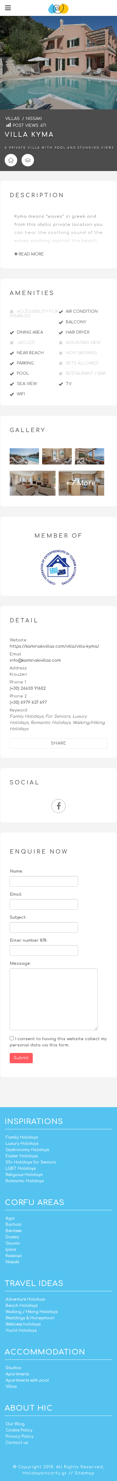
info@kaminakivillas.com (35, 660)
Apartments (17, 1374)
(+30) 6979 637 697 (28, 702)
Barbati (13, 1224)
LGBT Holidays (21, 1168)
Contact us (17, 1443)
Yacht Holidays (21, 1330)
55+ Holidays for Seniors (31, 1162)
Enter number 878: (28, 940)
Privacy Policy (19, 1436)
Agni (10, 1218)
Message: (20, 963)
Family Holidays (22, 1137)
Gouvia (13, 1243)
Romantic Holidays (25, 1181)
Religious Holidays (24, 1175)
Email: (16, 894)
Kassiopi (14, 1256)
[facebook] (58, 808)
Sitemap (85, 1473)
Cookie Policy (19, 1430)
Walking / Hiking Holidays (31, 1312)
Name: (16, 871)
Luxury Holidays (22, 1143)
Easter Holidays (21, 1156)
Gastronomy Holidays (27, 1150)
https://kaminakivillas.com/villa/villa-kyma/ (54, 646)
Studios (13, 1368)
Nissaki (12, 1262)
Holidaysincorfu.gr (44, 1473)
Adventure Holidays (25, 1299)
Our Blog (15, 1424)
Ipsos (11, 1249)
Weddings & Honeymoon (30, 1318)
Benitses (14, 1231)
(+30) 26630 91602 (28, 688)
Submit (21, 1058)
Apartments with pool (27, 1380)
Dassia (12, 1237)
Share (58, 743)
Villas (11, 1386)
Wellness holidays (23, 1324)
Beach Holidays (21, 1305)
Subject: (18, 917)
